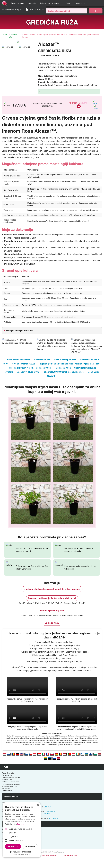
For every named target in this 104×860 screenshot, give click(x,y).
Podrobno (20, 824)
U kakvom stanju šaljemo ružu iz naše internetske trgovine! (52, 589)
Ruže (5, 34)
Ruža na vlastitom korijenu (49, 3)
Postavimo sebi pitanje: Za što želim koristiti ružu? (52, 598)
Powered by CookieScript (21, 855)
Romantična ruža (8, 773)
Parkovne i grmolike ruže (10, 782)
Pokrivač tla (6, 788)
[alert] (22, 829)
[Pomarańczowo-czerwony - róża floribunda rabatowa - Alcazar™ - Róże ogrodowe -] (52, 754)
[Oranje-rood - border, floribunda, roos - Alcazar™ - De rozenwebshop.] (65, 754)
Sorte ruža (32, 3)
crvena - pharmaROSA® (23, 363)
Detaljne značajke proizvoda (19, 330)
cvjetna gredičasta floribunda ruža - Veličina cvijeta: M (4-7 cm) (70, 363)
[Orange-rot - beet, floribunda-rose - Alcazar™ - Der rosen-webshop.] (17, 754)
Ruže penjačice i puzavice (11, 784)
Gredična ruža (13, 35)
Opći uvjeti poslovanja (49, 855)
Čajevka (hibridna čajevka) (11, 777)
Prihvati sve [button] (13, 846)
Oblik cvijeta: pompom (65, 359)
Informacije (78, 3)
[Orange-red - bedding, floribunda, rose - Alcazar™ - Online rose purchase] (21, 754)
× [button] (38, 805)
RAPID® (47, 814)
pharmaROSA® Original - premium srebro (64, 371)
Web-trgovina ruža (17, 3)
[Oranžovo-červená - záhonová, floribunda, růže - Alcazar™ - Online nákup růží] (30, 754)
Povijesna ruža (7, 775)
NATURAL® (51, 811)
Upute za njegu (52, 622)
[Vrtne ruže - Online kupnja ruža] (95, 10)
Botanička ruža (7, 791)
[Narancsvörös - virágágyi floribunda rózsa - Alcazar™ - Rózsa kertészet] (4, 754)
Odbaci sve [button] (30, 846)
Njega (68, 3)
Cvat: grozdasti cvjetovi (18, 359)
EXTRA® (48, 807)
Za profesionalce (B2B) (10, 9)
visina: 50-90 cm (42, 359)
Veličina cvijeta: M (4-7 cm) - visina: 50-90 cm (30, 367)
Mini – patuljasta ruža (9, 786)
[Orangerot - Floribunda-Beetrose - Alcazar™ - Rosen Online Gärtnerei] (34, 754)
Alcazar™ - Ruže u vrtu (28, 371)
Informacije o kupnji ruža (52, 610)
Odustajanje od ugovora (71, 855)
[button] (21, 852)
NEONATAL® (53, 818)
